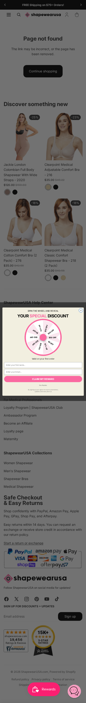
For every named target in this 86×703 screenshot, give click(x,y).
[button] (74, 691)
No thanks (43, 385)
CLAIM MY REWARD (43, 379)
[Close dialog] (81, 310)
